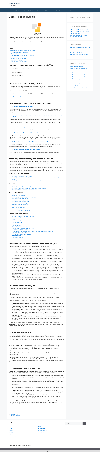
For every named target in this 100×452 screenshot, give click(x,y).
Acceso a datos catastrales (18, 223)
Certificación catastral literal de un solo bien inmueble (24, 186)
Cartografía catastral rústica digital (20, 203)
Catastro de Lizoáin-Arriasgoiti (16, 415)
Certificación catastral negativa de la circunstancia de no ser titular (27, 180)
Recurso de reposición (17, 222)
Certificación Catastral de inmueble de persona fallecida (25, 189)
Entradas (11, 430)
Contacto (11, 432)
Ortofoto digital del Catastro (18, 209)
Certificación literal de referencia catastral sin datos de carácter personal (29, 188)
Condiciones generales (14, 436)
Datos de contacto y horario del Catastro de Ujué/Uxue (23, 50)
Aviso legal (11, 434)
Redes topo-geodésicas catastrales (20, 206)
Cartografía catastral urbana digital (20, 200)
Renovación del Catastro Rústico (19, 232)
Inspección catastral (16, 235)
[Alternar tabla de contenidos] (36, 49)
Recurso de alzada (16, 225)
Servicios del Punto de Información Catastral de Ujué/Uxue (24, 57)
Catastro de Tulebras (14, 414)
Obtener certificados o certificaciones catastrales (22, 53)
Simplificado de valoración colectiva (20, 229)
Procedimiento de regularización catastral (21, 234)
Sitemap (11, 442)
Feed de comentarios (42, 430)
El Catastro (16, 10)
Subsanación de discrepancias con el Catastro (22, 220)
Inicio (10, 10)
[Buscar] (84, 423)
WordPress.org (40, 432)
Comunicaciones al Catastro (18, 217)
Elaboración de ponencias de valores (20, 226)
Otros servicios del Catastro (42, 10)
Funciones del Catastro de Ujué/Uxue (19, 61)
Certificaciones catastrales (27, 10)
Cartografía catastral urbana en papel (20, 198)
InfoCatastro (14, 3)
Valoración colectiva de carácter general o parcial (23, 228)
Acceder (39, 426)
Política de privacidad (14, 438)
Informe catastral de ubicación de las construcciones (24, 197)
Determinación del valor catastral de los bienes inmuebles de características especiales (32, 231)
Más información (62, 451)
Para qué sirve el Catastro (16, 60)
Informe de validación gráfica (18, 195)
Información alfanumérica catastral (20, 204)
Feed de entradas (41, 428)
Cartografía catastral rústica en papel (20, 201)
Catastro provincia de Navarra (16, 413)
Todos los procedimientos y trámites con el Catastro (23, 55)
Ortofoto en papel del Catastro (19, 207)
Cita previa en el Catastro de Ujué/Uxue (20, 52)
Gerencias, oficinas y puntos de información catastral (63, 10)
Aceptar (69, 451)
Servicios (11, 428)
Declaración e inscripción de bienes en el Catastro (23, 216)
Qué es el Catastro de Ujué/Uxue (18, 58)
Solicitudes (14, 219)
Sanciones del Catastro (17, 237)
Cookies (11, 440)
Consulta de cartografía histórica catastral (21, 210)
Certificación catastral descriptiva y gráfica (22, 176)
